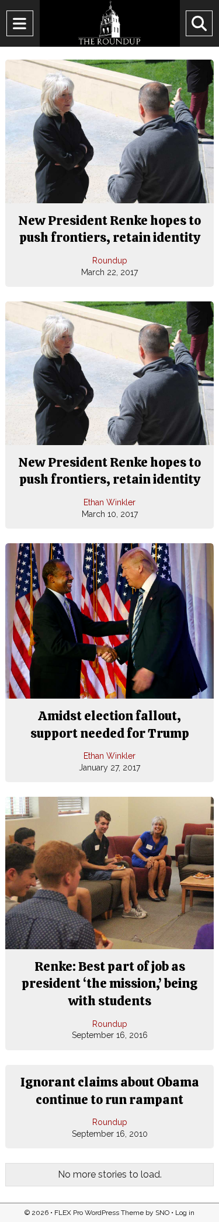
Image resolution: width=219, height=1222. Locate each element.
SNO (162, 1213)
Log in (184, 1213)
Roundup (109, 260)
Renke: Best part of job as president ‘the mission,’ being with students (109, 983)
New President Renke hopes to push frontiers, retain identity (109, 229)
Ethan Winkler (109, 502)
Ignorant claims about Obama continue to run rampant (109, 1091)
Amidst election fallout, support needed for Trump (109, 724)
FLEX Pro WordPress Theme (99, 1213)
